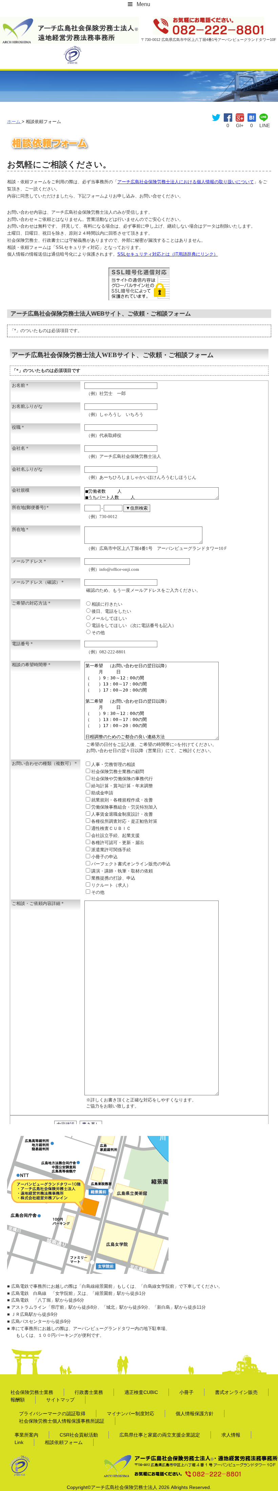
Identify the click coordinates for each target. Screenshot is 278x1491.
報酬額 (18, 1399)
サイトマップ (60, 1399)
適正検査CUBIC (141, 1392)
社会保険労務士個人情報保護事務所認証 (61, 1421)
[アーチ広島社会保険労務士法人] (69, 21)
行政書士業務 (89, 1392)
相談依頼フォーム (64, 1442)
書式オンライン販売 (236, 1392)
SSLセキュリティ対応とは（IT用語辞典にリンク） (167, 254)
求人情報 (230, 1435)
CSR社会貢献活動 (79, 1435)
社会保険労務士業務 (32, 1392)
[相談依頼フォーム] (251, 117)
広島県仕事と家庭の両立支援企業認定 (159, 1435)
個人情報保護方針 (195, 1413)
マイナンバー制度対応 (130, 1413)
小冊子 (186, 1392)
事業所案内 (26, 1435)
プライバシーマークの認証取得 (52, 1413)
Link (19, 1442)
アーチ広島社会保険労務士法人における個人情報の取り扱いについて (185, 181)
